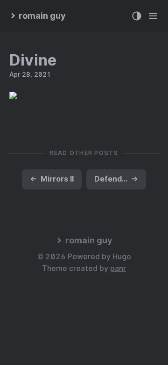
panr (118, 268)
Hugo (121, 256)
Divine (32, 60)
